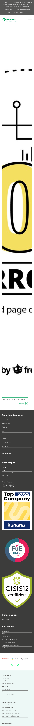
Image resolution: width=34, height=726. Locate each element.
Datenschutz (6, 637)
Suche (4, 467)
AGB (3, 634)
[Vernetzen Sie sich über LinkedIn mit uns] (3, 486)
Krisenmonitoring (7, 708)
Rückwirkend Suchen (8, 695)
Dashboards (6, 689)
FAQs (3, 470)
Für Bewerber (6, 454)
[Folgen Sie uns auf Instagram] (10, 486)
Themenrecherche (8, 683)
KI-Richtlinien (6, 648)
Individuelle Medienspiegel (10, 716)
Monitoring (5, 678)
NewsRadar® (6, 620)
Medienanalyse (7, 723)
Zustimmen (9, 9)
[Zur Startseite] (10, 20)
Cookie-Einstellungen (9, 642)
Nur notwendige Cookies (15, 12)
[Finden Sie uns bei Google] (13, 486)
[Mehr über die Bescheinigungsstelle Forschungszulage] (17, 550)
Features (5, 692)
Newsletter (5, 476)
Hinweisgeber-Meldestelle (10, 645)
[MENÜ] (30, 20)
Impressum (5, 631)
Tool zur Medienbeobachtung (11, 713)
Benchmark (5, 681)
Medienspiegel (7, 705)
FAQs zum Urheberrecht (9, 710)
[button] (12, 665)
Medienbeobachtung (9, 702)
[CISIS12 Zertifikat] (17, 589)
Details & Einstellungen (24, 9)
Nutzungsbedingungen (9, 639)
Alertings (5, 686)
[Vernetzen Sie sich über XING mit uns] (7, 486)
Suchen (21, 403)
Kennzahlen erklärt (8, 473)
